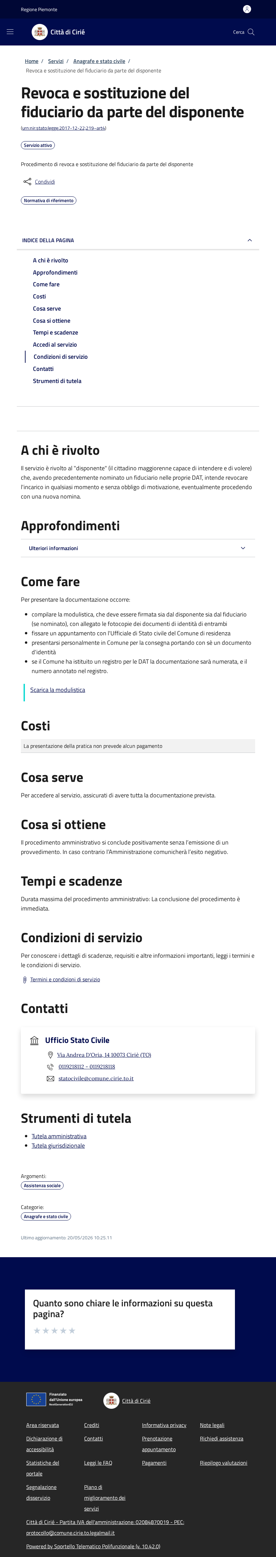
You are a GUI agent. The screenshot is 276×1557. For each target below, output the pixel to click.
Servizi (56, 61)
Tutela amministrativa (59, 1136)
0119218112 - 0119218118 (87, 1066)
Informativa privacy (164, 1425)
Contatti (93, 1438)
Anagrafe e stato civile (99, 61)
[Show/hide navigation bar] (10, 31)
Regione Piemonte (39, 9)
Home (31, 61)
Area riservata (42, 1425)
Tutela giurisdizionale (58, 1145)
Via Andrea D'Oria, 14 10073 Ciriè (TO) (104, 1054)
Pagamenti (154, 1463)
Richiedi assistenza (221, 1438)
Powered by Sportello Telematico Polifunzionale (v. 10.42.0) (93, 1546)
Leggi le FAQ (98, 1463)
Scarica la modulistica (57, 689)
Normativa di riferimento (48, 199)
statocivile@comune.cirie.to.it (96, 1078)
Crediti (91, 1425)
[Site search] (251, 32)
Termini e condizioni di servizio (65, 979)
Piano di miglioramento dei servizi (105, 1498)
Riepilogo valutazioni (223, 1463)
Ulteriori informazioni (53, 548)
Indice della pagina (48, 240)
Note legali (212, 1425)
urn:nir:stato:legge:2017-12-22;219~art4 (63, 127)
